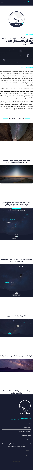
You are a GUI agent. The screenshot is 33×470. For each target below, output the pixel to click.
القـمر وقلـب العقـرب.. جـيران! (16, 316)
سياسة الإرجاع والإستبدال (25, 431)
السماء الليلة (29, 34)
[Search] (30, 2)
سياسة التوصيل (27, 427)
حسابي (29, 423)
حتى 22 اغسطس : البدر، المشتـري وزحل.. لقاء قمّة (16, 356)
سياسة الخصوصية (26, 435)
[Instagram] (24, 2)
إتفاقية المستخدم (27, 439)
